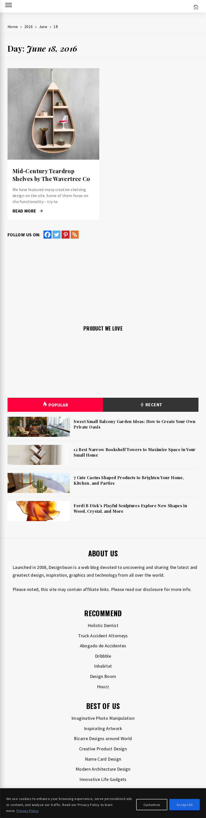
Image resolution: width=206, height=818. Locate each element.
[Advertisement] (103, 279)
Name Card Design (103, 759)
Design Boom (103, 676)
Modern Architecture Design (103, 769)
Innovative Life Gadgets (102, 779)
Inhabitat (103, 666)
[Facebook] (47, 235)
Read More (53, 114)
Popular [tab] (58, 405)
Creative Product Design (103, 749)
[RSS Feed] (75, 235)
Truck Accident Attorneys (103, 636)
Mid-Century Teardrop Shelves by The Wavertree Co (51, 174)
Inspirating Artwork (103, 728)
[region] (103, 803)
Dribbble (103, 656)
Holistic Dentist (103, 625)
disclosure (153, 589)
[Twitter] (57, 235)
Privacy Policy (28, 810)
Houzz (103, 686)
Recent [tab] (153, 404)
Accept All (184, 804)
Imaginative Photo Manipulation (103, 718)
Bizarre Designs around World (103, 738)
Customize (151, 804)
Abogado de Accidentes (103, 646)
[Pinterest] (66, 235)
